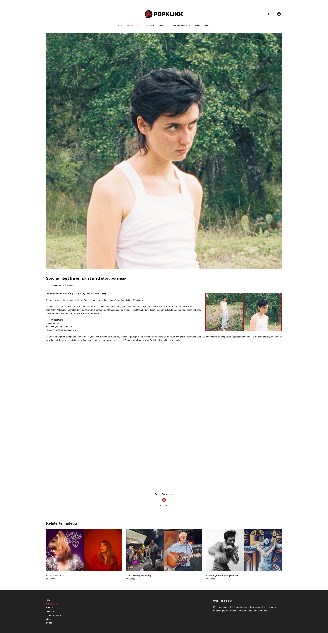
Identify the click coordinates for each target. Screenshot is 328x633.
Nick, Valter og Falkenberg (138, 575)
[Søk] (269, 14)
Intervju (150, 25)
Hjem (119, 25)
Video (197, 25)
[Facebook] (279, 14)
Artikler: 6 (164, 506)
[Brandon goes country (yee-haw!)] (244, 550)
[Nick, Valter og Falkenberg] (164, 550)
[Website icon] (164, 500)
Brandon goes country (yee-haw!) (222, 575)
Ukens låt (163, 25)
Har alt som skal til (55, 575)
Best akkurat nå (180, 25)
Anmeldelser (133, 25)
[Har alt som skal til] (84, 550)
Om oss (207, 25)
